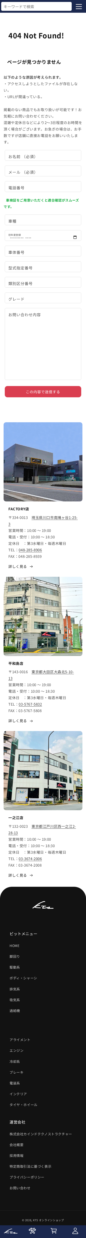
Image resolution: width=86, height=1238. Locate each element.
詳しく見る (17, 566)
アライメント (20, 1039)
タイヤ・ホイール (24, 1104)
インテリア (18, 1093)
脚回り (15, 956)
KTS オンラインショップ (48, 1220)
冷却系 (15, 1061)
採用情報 (16, 1155)
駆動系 (15, 967)
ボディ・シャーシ (23, 978)
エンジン (16, 1050)
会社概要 (16, 1144)
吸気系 (15, 999)
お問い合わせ (20, 1187)
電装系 (15, 1083)
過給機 (15, 1010)
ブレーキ (16, 1072)
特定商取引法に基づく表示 (30, 1166)
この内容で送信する (43, 391)
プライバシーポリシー (27, 1177)
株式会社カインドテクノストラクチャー (41, 1133)
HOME (14, 945)
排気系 (15, 989)
